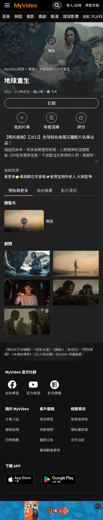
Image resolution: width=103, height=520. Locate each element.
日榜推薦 (12, 439)
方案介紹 (12, 419)
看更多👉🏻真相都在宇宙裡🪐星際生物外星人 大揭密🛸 (48, 176)
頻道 (18, 16)
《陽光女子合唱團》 (17, 349)
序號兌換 (92, 5)
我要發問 (46, 429)
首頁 (6, 16)
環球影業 (71, 16)
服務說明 (12, 429)
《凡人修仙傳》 (44, 354)
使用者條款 (79, 419)
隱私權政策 (79, 429)
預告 (49, 221)
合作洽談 (78, 439)
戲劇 (42, 16)
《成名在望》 (42, 349)
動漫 (55, 16)
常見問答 (46, 419)
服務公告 (46, 439)
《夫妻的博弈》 (21, 354)
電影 (30, 16)
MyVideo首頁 (14, 68)
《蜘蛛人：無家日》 (66, 349)
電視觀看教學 (50, 450)
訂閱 (51, 103)
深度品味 (46, 68)
